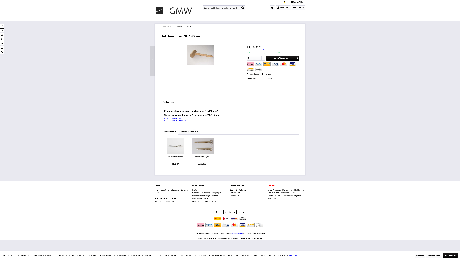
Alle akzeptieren (434, 255)
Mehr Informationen (297, 255)
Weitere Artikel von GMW (176, 120)
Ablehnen (420, 255)
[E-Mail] (239, 212)
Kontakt (195, 190)
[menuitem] (224, 7)
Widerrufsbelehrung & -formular (205, 195)
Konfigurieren (450, 255)
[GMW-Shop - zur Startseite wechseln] (174, 12)
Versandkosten (237, 234)
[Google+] (221, 212)
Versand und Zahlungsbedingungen (206, 193)
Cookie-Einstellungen (238, 190)
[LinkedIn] (234, 212)
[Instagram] (225, 212)
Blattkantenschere (175, 157)
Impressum (234, 195)
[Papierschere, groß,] (203, 146)
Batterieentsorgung (200, 198)
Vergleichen (254, 74)
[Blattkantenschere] (175, 146)
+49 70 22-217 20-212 (166, 198)
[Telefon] (244, 212)
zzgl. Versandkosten (261, 50)
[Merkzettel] (272, 7)
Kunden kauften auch (189, 132)
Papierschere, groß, (203, 157)
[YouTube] (230, 212)
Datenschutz (235, 193)
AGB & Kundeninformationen (204, 201)
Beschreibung (168, 102)
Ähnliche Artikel (169, 132)
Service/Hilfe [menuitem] (298, 2)
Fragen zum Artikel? (174, 118)
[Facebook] (216, 212)
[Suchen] (242, 7)
